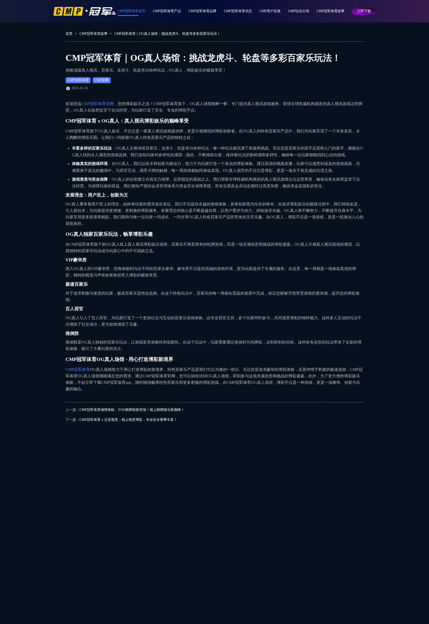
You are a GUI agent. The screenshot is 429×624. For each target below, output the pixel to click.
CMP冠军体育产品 (167, 11)
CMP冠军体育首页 (131, 11)
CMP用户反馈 (270, 11)
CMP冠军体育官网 (97, 104)
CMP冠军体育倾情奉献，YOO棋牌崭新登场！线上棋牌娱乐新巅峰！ (131, 410)
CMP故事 (102, 80)
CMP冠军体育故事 (331, 11)
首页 (69, 34)
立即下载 (364, 11)
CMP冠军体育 (78, 80)
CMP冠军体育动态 (238, 11)
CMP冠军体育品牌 (202, 11)
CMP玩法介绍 (298, 11)
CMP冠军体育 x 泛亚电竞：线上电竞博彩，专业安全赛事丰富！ (128, 420)
